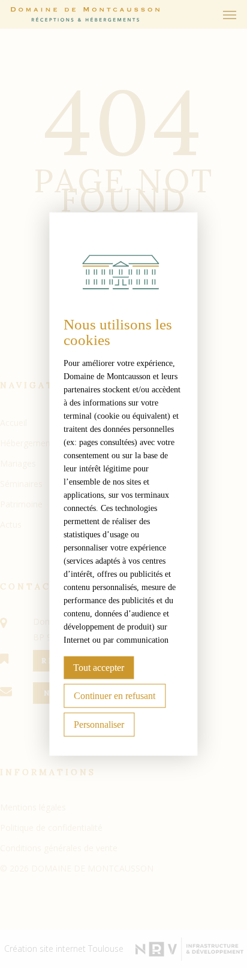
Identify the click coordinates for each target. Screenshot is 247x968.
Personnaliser (99, 724)
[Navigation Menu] (229, 14)
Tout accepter (98, 667)
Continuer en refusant (114, 695)
